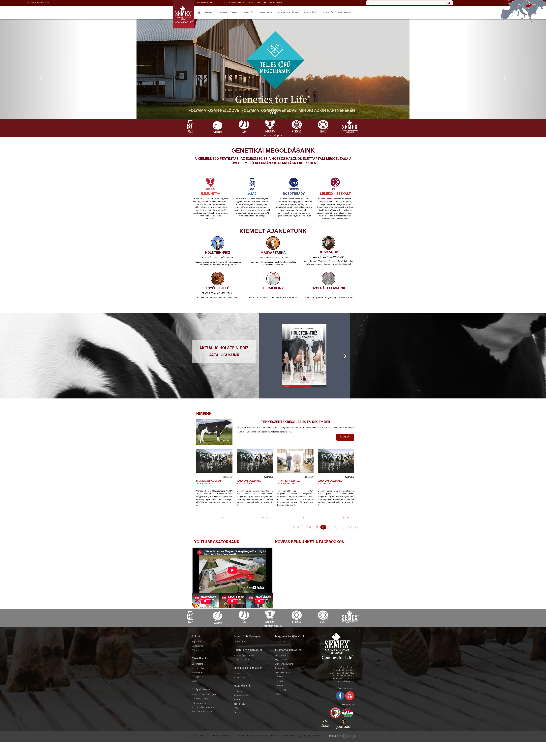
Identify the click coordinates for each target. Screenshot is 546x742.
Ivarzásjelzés (197, 672)
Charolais (279, 668)
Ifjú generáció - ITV (242, 659)
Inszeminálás (198, 668)
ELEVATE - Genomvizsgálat (204, 694)
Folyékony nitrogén (200, 703)
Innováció (310, 12)
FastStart (238, 712)
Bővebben (226, 518)
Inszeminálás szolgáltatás (203, 707)
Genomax (238, 699)
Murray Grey (280, 689)
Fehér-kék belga (282, 672)
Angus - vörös (281, 655)
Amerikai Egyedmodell (244, 655)
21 (317, 527)
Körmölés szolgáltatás (202, 711)
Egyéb (194, 681)
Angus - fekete (281, 659)
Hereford (279, 681)
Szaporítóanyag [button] (228, 12)
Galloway (279, 676)
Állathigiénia (197, 676)
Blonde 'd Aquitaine (284, 663)
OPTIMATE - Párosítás (201, 698)
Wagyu (278, 693)
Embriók (249, 12)
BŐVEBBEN (345, 437)
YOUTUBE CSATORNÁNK (216, 541)
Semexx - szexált (241, 695)
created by (334, 735)
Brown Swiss (239, 677)
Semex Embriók (241, 641)
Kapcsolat (344, 12)
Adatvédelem (198, 650)
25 (343, 527)
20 (310, 527)
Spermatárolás (199, 663)
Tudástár (327, 12)
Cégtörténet (197, 646)
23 (330, 527)
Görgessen (273, 110)
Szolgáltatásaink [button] (288, 12)
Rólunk (209, 12)
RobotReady (239, 703)
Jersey (236, 673)
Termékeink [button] (265, 12)
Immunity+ (238, 691)
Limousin (279, 685)
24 (336, 527)
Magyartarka (280, 641)
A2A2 (236, 708)
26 (349, 527)
